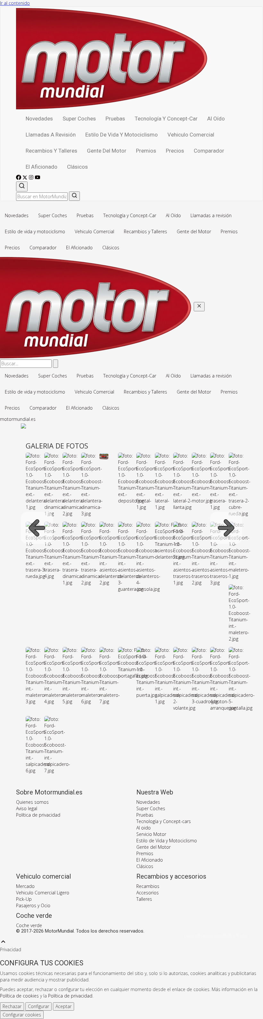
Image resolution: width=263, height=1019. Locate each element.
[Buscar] (22, 186)
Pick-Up (24, 899)
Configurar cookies (22, 1015)
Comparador (209, 150)
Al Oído (216, 118)
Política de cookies (19, 996)
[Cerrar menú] (199, 306)
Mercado (25, 886)
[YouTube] (37, 178)
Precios (175, 150)
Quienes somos (32, 802)
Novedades (39, 118)
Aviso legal (26, 808)
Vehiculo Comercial (190, 134)
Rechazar (12, 1006)
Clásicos (77, 167)
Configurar (38, 1006)
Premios (146, 150)
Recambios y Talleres (51, 150)
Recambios (147, 886)
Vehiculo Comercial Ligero (42, 893)
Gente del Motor (106, 150)
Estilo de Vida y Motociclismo (166, 840)
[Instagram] (32, 178)
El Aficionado (41, 167)
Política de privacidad (38, 815)
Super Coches (79, 118)
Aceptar (63, 1006)
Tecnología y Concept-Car (166, 118)
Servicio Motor (151, 834)
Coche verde (29, 925)
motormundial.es (18, 419)
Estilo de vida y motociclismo (121, 134)
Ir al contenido (15, 3)
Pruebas (115, 118)
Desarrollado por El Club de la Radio (215, 936)
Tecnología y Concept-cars (163, 821)
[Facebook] (19, 178)
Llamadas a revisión (51, 134)
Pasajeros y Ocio (33, 905)
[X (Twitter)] (25, 178)
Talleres (144, 899)
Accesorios (147, 893)
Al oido (143, 828)
